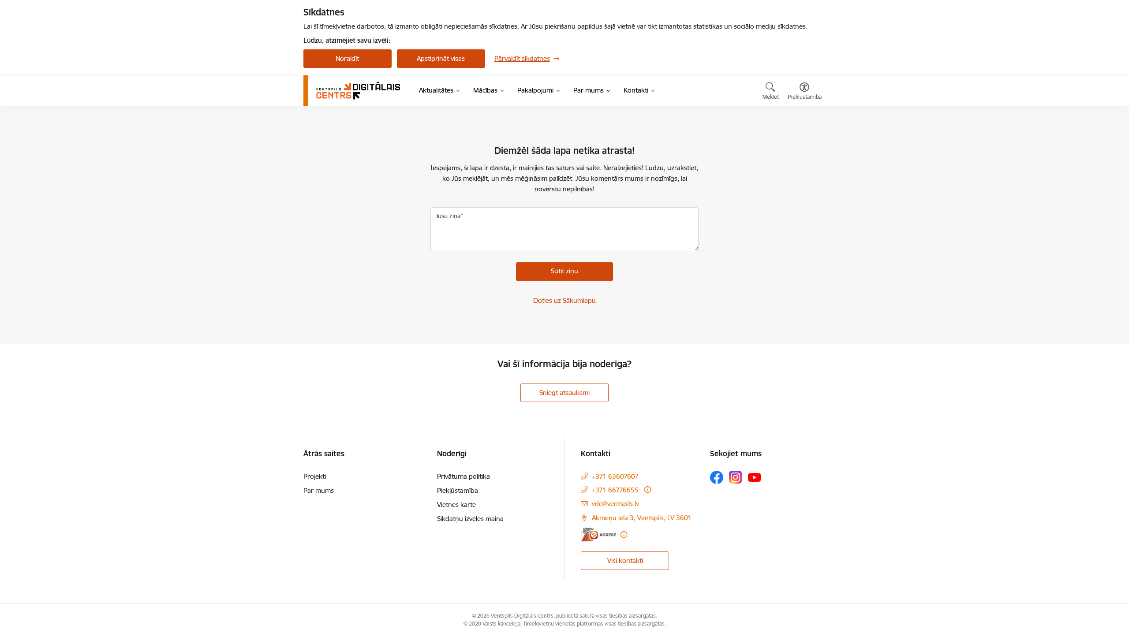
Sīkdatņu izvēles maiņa (470, 518)
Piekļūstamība (457, 490)
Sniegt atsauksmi (564, 392)
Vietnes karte (456, 504)
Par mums (318, 490)
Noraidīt (347, 58)
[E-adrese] (598, 534)
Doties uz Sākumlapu (564, 300)
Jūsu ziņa (448, 216)
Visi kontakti (625, 560)
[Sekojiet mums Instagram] (735, 477)
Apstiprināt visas (441, 58)
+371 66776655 (615, 490)
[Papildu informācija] (647, 489)
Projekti (314, 476)
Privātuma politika (463, 476)
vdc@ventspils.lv (615, 503)
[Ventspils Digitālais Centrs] (358, 91)
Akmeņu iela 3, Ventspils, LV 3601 (642, 518)
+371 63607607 (615, 476)
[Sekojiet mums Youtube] (754, 477)
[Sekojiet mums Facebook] (716, 477)
